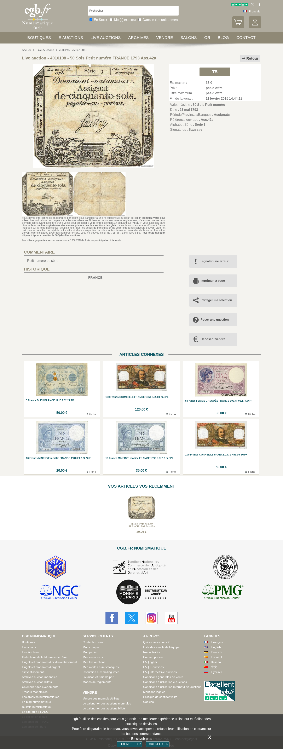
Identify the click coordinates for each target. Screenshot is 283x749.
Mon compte (91, 647)
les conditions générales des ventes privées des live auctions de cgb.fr (73, 225)
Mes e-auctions (93, 657)
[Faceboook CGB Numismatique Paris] (111, 618)
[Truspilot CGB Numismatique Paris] (239, 5)
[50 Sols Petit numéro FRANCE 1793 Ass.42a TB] (93, 166)
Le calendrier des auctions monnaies (107, 703)
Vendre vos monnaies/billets (101, 698)
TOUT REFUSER (157, 744)
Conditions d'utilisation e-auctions (165, 682)
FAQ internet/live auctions (160, 672)
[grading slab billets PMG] (222, 592)
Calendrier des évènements (40, 687)
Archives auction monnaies (39, 677)
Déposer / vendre (213, 339)
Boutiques (39, 37)
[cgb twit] (252, 5)
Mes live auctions (94, 662)
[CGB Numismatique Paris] (37, 30)
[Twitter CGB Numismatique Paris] (131, 618)
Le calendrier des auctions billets (104, 708)
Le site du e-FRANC (35, 711)
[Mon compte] (255, 27)
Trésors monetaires (34, 691)
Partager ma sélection (216, 300)
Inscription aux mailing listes (101, 672)
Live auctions (106, 37)
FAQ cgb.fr (150, 662)
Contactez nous (93, 642)
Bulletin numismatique (36, 706)
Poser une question (215, 319)
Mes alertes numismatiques (101, 667)
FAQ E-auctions (153, 667)
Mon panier (90, 652)
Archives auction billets (37, 682)
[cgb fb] (258, 5)
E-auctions (70, 37)
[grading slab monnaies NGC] (60, 592)
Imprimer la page (213, 280)
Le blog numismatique (36, 701)
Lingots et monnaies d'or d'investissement (49, 662)
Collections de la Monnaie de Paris (44, 657)
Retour (252, 58)
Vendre (164, 37)
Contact (246, 37)
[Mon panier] (238, 27)
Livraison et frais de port (98, 677)
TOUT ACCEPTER (129, 744)
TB (215, 72)
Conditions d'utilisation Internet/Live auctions (172, 687)
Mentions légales (154, 691)
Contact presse (153, 657)
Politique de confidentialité (160, 696)
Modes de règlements (97, 682)
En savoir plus (141, 739)
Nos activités (151, 652)
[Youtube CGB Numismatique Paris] (171, 618)
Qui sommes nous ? (156, 642)
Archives (138, 37)
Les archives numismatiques (40, 696)
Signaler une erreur (215, 261)
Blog (223, 37)
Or (207, 37)
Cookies (148, 701)
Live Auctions (30, 652)
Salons (188, 37)
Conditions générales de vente (163, 677)
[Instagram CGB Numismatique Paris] (151, 618)
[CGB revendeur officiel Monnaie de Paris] (141, 592)
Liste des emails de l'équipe (161, 647)
